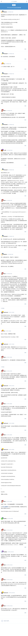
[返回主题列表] (1, 1)
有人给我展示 (5, 506)
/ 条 (14, 1)
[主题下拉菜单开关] (26, 1)
